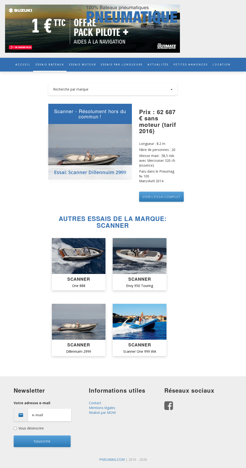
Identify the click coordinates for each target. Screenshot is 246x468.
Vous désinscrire (31, 428)
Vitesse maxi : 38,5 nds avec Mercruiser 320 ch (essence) (157, 160)
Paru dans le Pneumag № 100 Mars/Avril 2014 (156, 176)
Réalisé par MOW (102, 412)
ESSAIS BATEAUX (50, 64)
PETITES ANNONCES (190, 64)
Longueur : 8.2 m (152, 143)
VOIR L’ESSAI (79, 256)
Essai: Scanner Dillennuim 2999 (90, 172)
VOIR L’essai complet (161, 197)
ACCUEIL (23, 64)
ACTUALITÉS (158, 64)
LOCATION (222, 64)
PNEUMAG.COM (112, 459)
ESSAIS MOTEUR (82, 64)
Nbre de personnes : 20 (157, 149)
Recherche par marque (70, 89)
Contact (95, 403)
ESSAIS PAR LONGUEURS (122, 64)
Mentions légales (102, 407)
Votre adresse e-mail (32, 403)
